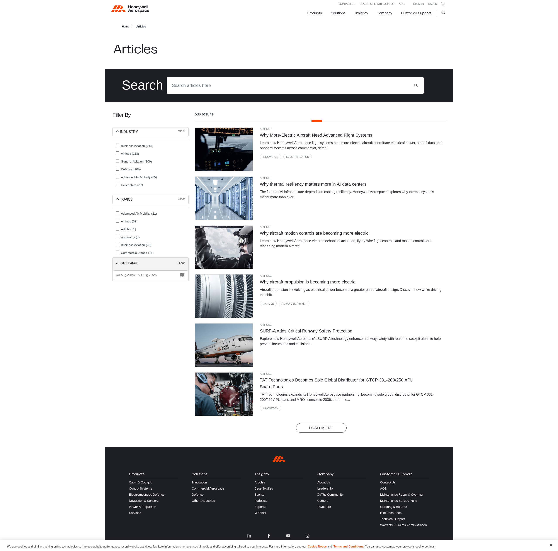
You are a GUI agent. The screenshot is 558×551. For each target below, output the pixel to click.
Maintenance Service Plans (398, 501)
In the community (330, 495)
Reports (260, 507)
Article (268, 303)
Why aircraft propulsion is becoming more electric (307, 282)
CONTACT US (347, 4)
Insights (361, 13)
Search (441, 13)
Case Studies (264, 489)
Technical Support (392, 519)
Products (314, 13)
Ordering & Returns (393, 507)
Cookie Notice (317, 546)
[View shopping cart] (443, 4)
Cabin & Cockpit (140, 482)
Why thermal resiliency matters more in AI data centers (313, 184)
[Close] (551, 545)
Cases (432, 4)
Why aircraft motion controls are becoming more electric (314, 233)
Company (384, 13)
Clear (181, 131)
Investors (324, 507)
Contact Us (387, 482)
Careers (322, 501)
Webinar (260, 513)
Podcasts (261, 501)
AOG (402, 4)
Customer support (416, 13)
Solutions (338, 13)
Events (259, 495)
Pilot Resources (390, 513)
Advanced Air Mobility (295, 303)
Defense (198, 495)
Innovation (270, 156)
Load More (321, 428)
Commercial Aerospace (208, 489)
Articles (260, 482)
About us (323, 482)
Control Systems (140, 489)
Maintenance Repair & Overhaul (401, 495)
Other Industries (203, 501)
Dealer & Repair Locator (377, 4)
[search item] (224, 149)
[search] (415, 85)
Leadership (325, 489)
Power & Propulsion (142, 507)
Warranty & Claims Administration (403, 525)
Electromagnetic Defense (147, 495)
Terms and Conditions (348, 546)
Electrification (297, 156)
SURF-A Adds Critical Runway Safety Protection (306, 331)
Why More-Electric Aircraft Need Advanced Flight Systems (316, 135)
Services (135, 513)
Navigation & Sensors (143, 501)
